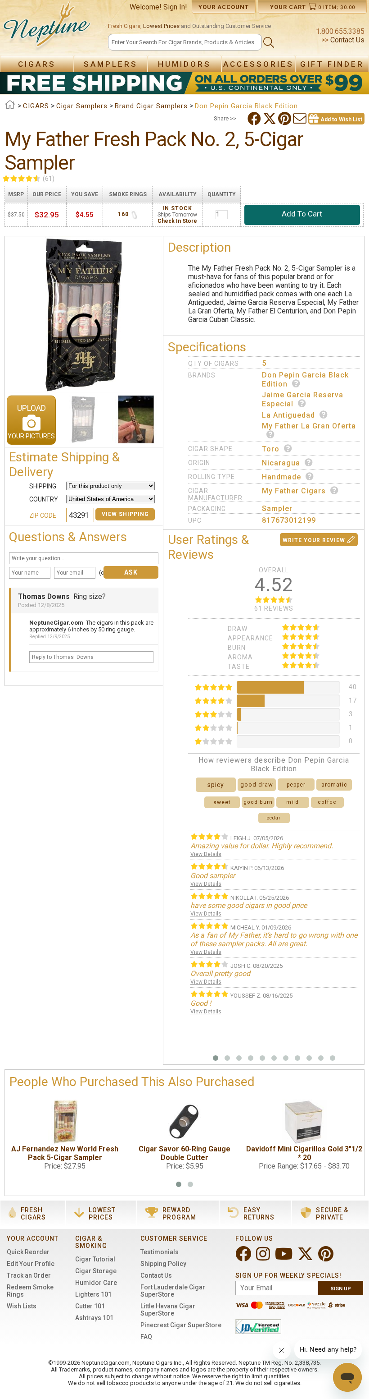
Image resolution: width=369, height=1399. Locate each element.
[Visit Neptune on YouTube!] (284, 1257)
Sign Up (340, 1289)
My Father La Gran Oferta (309, 426)
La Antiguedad (288, 415)
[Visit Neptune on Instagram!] (264, 1257)
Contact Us (346, 40)
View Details (205, 854)
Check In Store (177, 221)
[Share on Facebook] (255, 118)
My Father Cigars (294, 491)
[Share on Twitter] (270, 118)
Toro (270, 449)
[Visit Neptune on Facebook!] (244, 1257)
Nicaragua (281, 463)
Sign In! (175, 7)
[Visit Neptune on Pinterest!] (326, 1257)
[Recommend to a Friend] (300, 118)
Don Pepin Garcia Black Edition (305, 379)
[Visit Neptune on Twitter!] (306, 1257)
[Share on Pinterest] (285, 118)
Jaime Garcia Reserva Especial (302, 399)
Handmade (281, 477)
